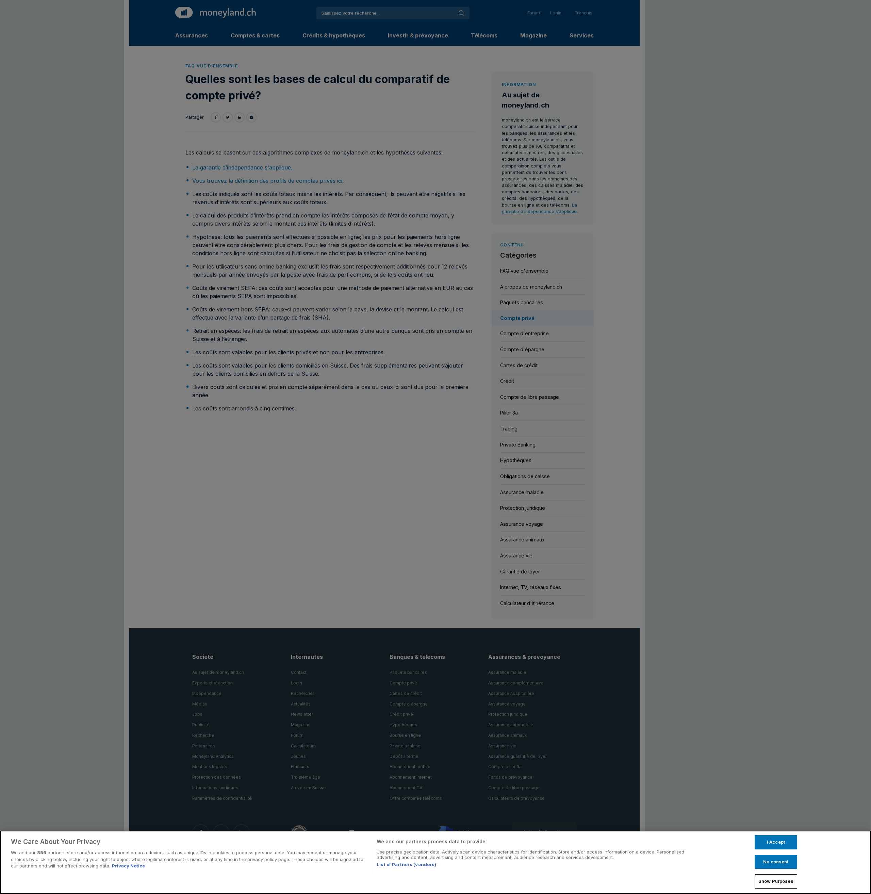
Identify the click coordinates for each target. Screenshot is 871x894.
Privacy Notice (128, 865)
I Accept (776, 842)
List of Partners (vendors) (406, 864)
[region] (435, 862)
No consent (775, 861)
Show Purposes (775, 881)
